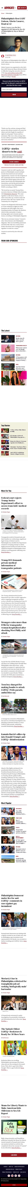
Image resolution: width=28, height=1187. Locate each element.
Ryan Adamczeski (5, 696)
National (18, 336)
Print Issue (19, 818)
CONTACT (6, 1166)
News (17, 364)
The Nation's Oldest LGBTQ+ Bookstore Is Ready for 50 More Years (13, 1031)
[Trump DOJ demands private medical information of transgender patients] (14, 581)
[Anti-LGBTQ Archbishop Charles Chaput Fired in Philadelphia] (5, 453)
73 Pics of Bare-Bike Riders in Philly (18, 430)
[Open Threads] (15, 1175)
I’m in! (14, 95)
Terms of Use (6, 1180)
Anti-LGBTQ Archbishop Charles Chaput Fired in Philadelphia (17, 454)
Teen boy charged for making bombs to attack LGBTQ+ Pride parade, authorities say (13, 688)
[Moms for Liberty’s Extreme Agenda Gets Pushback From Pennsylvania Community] (5, 442)
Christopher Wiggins (6, 512)
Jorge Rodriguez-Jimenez (11, 55)
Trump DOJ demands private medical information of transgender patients (11, 564)
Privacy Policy (24, 1178)
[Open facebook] (9, 1175)
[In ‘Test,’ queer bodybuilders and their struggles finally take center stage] (8, 840)
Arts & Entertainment (20, 837)
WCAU (14, 76)
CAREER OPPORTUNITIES (19, 1166)
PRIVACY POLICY (18, 1169)
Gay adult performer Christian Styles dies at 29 (20, 813)
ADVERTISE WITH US (10, 1169)
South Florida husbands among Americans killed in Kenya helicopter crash (21, 862)
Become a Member (14, 162)
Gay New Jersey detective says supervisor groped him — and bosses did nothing (21, 370)
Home (2, 13)
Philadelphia (9, 13)
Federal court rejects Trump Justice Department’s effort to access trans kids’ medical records (13, 503)
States (17, 827)
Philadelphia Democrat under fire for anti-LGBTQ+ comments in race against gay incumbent (12, 901)
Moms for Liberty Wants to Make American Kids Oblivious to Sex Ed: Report (14, 1109)
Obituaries (19, 808)
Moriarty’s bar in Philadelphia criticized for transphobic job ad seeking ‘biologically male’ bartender (14, 984)
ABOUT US (11, 1166)
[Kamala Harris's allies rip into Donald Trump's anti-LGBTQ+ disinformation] (14, 753)
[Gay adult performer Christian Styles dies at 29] (8, 811)
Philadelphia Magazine (10, 194)
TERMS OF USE (16, 1172)
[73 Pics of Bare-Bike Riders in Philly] (5, 430)
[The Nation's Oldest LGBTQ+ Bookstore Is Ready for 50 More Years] (14, 1048)
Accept (14, 1184)
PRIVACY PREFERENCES (7, 1172)
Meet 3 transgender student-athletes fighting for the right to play (20, 823)
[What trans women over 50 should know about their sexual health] (8, 348)
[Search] (15, 8)
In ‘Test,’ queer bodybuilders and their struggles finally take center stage (21, 843)
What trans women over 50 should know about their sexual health (21, 350)
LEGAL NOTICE (23, 1172)
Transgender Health (21, 345)
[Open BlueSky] (12, 1175)
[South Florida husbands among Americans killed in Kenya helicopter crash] (8, 859)
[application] (14, 378)
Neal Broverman (5, 1037)
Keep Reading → (6, 552)
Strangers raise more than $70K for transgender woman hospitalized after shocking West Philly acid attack (14, 627)
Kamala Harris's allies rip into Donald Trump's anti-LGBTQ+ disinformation (13, 737)
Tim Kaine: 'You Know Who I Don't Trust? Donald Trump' (18, 447)
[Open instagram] (19, 1175)
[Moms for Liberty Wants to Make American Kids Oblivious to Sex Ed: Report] (14, 1127)
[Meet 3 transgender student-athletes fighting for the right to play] (8, 820)
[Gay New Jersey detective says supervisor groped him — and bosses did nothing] (8, 367)
